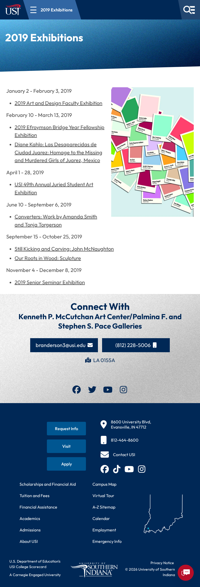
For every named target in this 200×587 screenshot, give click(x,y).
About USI (29, 541)
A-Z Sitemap (103, 507)
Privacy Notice (162, 563)
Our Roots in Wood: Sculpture (48, 258)
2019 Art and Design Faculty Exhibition (58, 103)
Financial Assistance (38, 507)
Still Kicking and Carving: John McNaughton (64, 248)
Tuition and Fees (34, 495)
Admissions (30, 529)
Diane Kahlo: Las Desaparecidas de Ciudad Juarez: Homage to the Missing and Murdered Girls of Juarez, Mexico (58, 152)
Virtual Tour (103, 495)
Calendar (101, 518)
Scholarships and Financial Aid (48, 484)
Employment (104, 529)
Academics (30, 518)
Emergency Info (107, 541)
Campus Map (104, 484)
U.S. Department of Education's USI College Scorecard (34, 564)
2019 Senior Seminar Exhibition (50, 282)
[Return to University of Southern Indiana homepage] (94, 570)
